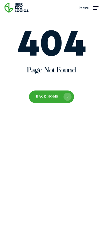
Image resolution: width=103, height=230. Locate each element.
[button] (88, 7)
